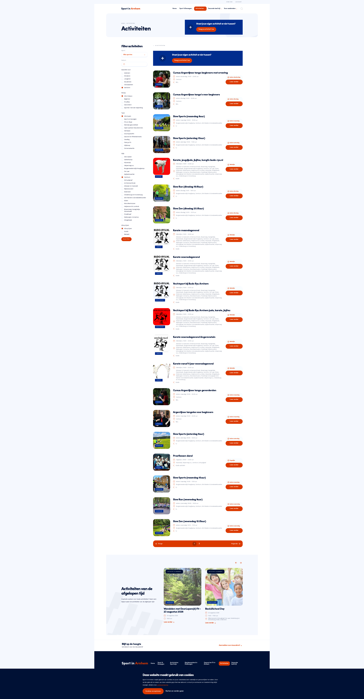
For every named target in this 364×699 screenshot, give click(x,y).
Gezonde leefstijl (214, 8)
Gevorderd (127, 105)
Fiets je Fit (127, 142)
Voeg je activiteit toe (206, 29)
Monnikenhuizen (129, 203)
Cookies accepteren (153, 691)
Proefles (127, 102)
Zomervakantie (129, 148)
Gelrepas (127, 131)
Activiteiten (200, 8)
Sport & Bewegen (185, 8)
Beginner (127, 99)
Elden (126, 200)
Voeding (126, 139)
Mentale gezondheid (131, 125)
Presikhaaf (127, 214)
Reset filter (126, 239)
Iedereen (127, 73)
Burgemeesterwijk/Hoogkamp (134, 168)
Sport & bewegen (161, 663)
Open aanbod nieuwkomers (133, 128)
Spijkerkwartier (129, 174)
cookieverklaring (162, 685)
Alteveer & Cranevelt (131, 186)
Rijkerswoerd (128, 189)
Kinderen (127, 76)
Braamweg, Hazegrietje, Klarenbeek (132, 210)
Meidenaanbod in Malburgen (191, 663)
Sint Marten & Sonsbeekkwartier (135, 198)
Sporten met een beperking (133, 108)
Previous (236, 562)
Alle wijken (128, 157)
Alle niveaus (128, 96)
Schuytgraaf (128, 180)
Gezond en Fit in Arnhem (209, 663)
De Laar (126, 171)
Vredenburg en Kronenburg (133, 195)
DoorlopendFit (129, 134)
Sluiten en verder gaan (175, 691)
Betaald (126, 234)
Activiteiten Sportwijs (174, 663)
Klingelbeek (128, 220)
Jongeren (127, 79)
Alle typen (127, 116)
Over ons (229, 2)
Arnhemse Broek (129, 183)
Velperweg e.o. (129, 165)
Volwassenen (128, 85)
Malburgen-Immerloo (131, 217)
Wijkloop (127, 145)
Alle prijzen (128, 228)
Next (240, 562)
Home (175, 8)
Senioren (127, 87)
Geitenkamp (128, 159)
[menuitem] (174, 8)
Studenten (127, 82)
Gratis (126, 231)
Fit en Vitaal (128, 122)
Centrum (127, 177)
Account (239, 2)
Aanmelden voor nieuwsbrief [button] (229, 645)
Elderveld (127, 192)
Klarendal (127, 162)
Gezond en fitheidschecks (133, 137)
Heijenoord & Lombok (131, 206)
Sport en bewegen (130, 119)
